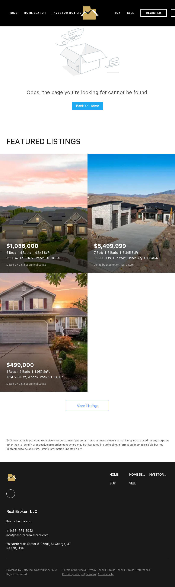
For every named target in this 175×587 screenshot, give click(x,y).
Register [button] (153, 12)
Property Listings (73, 574)
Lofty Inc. (28, 570)
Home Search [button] (35, 12)
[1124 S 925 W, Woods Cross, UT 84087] (44, 332)
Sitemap (91, 574)
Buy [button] (117, 12)
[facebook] (10, 493)
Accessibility (106, 574)
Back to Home (87, 106)
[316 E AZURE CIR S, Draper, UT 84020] (44, 213)
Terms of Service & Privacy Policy (83, 570)
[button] (119, 474)
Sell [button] (130, 12)
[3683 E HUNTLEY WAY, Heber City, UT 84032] (131, 213)
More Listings (87, 406)
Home (13, 12)
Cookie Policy (115, 570)
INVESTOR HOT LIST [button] (68, 12)
